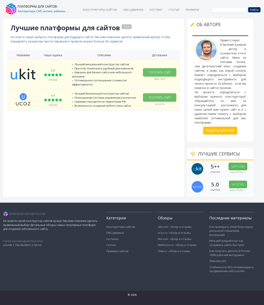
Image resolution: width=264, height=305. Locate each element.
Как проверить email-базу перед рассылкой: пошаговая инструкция (231, 231)
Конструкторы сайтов (120, 227)
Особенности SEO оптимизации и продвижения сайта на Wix (231, 269)
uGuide (7, 245)
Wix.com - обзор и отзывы (174, 239)
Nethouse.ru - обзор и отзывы (177, 245)
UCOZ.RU (238, 184)
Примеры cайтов (117, 251)
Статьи (111, 245)
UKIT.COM (237, 166)
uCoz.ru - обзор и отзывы (174, 233)
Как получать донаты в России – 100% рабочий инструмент (230, 253)
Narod (37, 245)
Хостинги (112, 239)
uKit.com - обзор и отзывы (175, 227)
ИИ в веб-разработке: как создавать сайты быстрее (226, 243)
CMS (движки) (115, 233)
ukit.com (159, 79)
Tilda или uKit (217, 261)
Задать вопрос (220, 130)
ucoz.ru (160, 104)
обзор (53, 80)
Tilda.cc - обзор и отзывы (174, 251)
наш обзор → (238, 172)
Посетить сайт (160, 72)
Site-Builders (23, 245)
